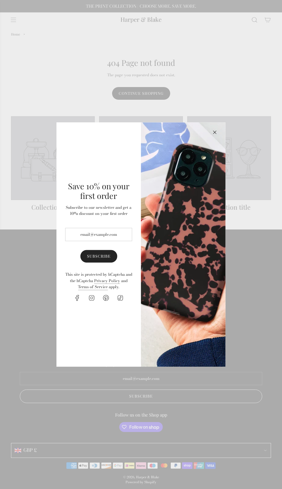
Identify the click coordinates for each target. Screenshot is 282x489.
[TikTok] (120, 297)
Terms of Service (93, 287)
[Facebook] (77, 297)
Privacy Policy (107, 281)
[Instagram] (91, 297)
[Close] (214, 132)
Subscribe (98, 256)
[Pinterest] (105, 297)
